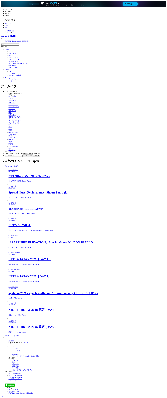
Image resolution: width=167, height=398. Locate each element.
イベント (8, 23)
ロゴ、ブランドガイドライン (22, 370)
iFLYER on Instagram (15, 377)
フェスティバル (14, 123)
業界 (10, 113)
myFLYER (8, 31)
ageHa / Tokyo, (15, 298)
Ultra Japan (12, 150)
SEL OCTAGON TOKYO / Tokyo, (22, 213)
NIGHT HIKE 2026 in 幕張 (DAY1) (32, 309)
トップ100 (12, 73)
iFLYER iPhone (13, 389)
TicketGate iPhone (14, 391)
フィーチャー (13, 105)
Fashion (11, 131)
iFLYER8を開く (130, 4)
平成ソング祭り (20, 225)
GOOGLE (36, 155)
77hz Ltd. (25, 342)
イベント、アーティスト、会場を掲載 (25, 356)
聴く (10, 127)
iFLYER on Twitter (14, 373)
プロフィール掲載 (15, 75)
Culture (11, 144)
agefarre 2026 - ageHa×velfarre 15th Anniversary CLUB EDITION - (53, 293)
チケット (12, 55)
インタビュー (13, 101)
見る (10, 129)
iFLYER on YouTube (15, 379)
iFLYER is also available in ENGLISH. (17, 41)
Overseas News (13, 132)
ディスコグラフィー (15, 121)
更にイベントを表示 (12, 166)
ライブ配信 (12, 53)
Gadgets (11, 139)
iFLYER (11, 341)
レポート (12, 81)
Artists (7, 69)
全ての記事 (12, 96)
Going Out (12, 137)
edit (12, 31)
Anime (11, 143)
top (2, 396)
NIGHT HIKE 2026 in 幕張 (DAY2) (32, 327)
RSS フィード (13, 380)
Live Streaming (13, 146)
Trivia (10, 141)
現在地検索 (12, 65)
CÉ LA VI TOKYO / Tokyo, (20, 181)
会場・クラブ (13, 61)
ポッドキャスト (14, 107)
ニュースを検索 (27, 155)
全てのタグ (12, 111)
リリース (12, 103)
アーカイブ (12, 79)
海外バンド (12, 115)
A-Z (10, 71)
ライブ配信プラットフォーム (19, 63)
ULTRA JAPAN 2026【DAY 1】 (30, 259)
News (6, 77)
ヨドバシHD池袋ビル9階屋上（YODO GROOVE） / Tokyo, (31, 230)
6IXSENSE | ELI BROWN (26, 208)
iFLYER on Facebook (15, 375)
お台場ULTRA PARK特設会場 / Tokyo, (24, 264)
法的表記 (15, 366)
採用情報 (15, 368)
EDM (10, 125)
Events (7, 49)
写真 (6, 27)
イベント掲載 (13, 68)
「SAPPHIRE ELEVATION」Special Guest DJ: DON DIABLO (51, 242)
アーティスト (17, 350)
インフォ (15, 360)
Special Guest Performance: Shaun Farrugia (38, 192)
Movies (11, 136)
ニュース (12, 99)
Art (10, 148)
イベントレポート (15, 59)
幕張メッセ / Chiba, (17, 315)
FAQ (13, 362)
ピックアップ (13, 57)
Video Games (13, 134)
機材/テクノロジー (15, 117)
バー (6, 25)
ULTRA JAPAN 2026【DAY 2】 (30, 276)
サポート (15, 364)
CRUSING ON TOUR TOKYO (29, 176)
